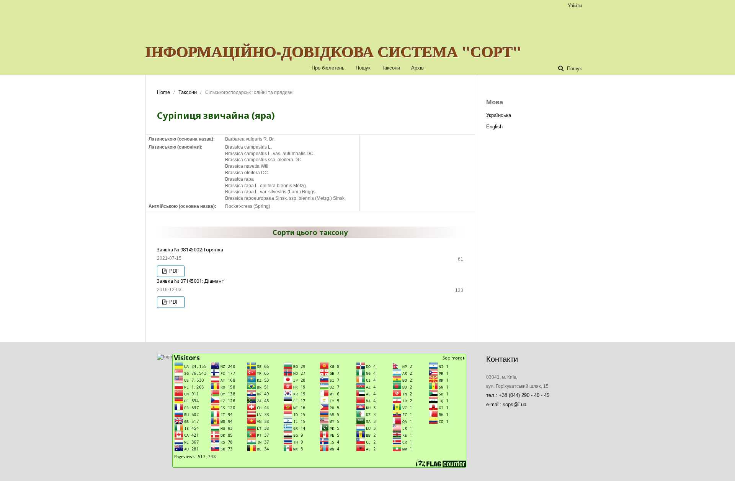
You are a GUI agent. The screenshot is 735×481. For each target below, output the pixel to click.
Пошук (363, 68)
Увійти (575, 5)
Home (163, 92)
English (494, 127)
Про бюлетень (328, 68)
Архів (417, 68)
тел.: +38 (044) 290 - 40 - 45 (517, 395)
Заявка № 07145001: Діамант (190, 280)
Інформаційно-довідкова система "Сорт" (333, 51)
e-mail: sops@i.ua (506, 404)
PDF (173, 271)
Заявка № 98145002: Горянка (190, 249)
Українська (498, 115)
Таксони (391, 68)
